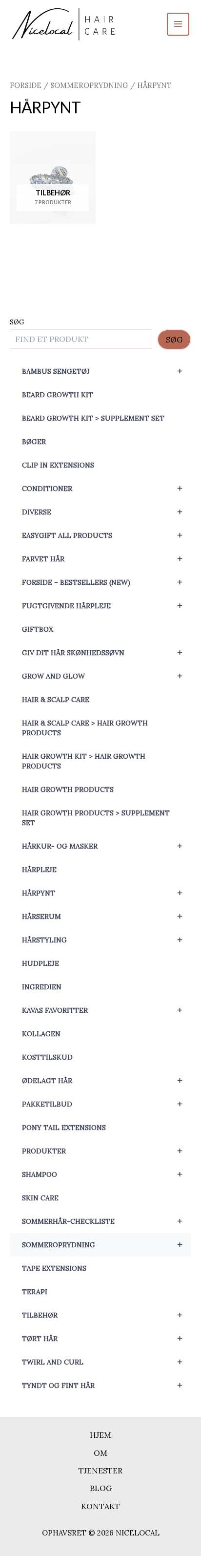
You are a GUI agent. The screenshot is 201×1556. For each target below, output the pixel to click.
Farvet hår (102, 559)
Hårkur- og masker (102, 846)
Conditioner (102, 488)
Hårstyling (102, 940)
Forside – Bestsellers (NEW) (102, 582)
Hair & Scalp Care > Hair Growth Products (85, 728)
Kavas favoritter (102, 1010)
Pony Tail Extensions (64, 1127)
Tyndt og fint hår (102, 1385)
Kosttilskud (47, 1057)
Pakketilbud (102, 1104)
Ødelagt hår (102, 1080)
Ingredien (41, 986)
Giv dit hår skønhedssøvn (102, 652)
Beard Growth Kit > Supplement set (93, 418)
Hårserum (102, 916)
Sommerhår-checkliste (102, 1221)
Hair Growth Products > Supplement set (96, 818)
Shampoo (102, 1174)
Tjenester (100, 1470)
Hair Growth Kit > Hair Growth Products (83, 761)
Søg (17, 322)
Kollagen (41, 1033)
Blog (101, 1488)
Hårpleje (39, 869)
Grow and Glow (102, 676)
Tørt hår (102, 1338)
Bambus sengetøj (102, 371)
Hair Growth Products (68, 789)
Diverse (102, 512)
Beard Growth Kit (57, 394)
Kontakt (100, 1506)
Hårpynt (102, 893)
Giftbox (37, 629)
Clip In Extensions (58, 465)
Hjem (100, 1435)
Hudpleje (40, 963)
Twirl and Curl (102, 1362)
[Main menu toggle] (178, 24)
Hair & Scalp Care (55, 699)
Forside (25, 85)
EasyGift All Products (102, 535)
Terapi (34, 1291)
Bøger (34, 441)
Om (100, 1453)
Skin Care (40, 1198)
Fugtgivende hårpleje (102, 605)
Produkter (102, 1151)
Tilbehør (102, 1315)
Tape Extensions (54, 1268)
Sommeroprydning (102, 1244)
